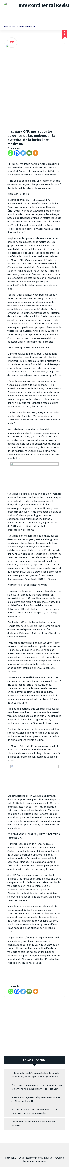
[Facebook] (17, 153)
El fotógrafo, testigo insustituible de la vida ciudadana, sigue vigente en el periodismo (35, 1075)
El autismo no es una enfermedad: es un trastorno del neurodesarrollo (34, 1111)
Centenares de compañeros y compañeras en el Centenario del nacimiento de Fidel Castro (36, 1087)
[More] (35, 153)
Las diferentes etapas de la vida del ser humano (33, 1123)
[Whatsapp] (10, 153)
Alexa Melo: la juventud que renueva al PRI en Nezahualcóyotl (35, 1099)
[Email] (29, 153)
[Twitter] (23, 153)
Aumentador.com (36, 1161)
